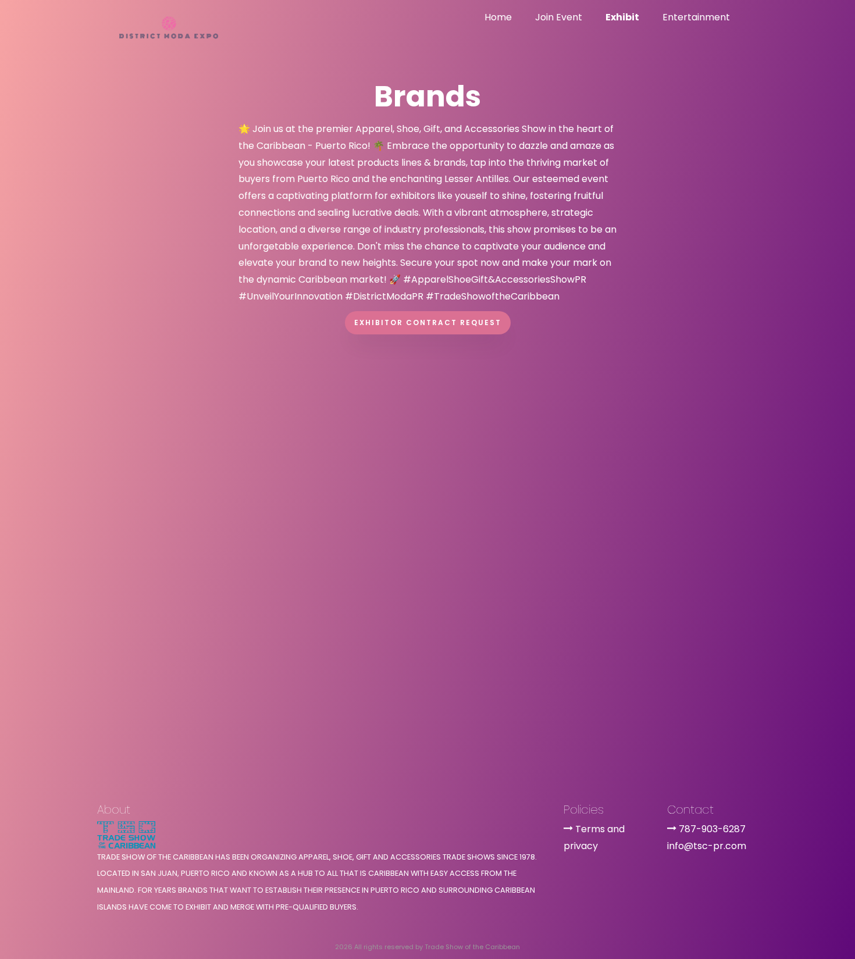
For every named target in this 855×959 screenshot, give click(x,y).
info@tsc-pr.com (706, 846)
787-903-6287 (712, 829)
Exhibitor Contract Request (427, 322)
